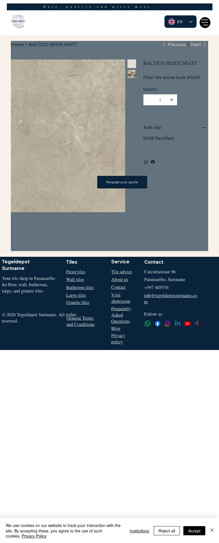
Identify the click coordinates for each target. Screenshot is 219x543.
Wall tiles (75, 279)
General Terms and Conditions (80, 321)
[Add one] (171, 100)
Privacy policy (118, 338)
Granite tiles (77, 302)
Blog (115, 328)
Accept (194, 531)
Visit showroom (120, 298)
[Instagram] (167, 323)
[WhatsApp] (146, 162)
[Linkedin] (177, 323)
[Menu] (205, 22)
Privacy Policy (34, 536)
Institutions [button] (139, 531)
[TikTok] (197, 323)
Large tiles (76, 295)
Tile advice (121, 271)
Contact (118, 287)
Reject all (167, 531)
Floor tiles (75, 271)
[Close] (212, 530)
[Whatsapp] (147, 323)
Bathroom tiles (80, 287)
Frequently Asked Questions (121, 314)
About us (119, 279)
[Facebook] (153, 162)
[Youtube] (187, 323)
